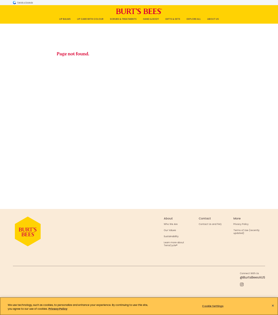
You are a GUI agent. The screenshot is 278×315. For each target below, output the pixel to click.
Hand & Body (151, 19)
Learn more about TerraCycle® (174, 244)
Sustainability (171, 236)
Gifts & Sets (172, 19)
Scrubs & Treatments (123, 19)
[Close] (272, 305)
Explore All (194, 19)
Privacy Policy (241, 224)
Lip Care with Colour (90, 19)
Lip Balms (65, 19)
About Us (213, 19)
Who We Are (171, 224)
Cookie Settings (212, 306)
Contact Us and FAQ (210, 224)
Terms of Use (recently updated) (246, 232)
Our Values (170, 230)
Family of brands (25, 2)
